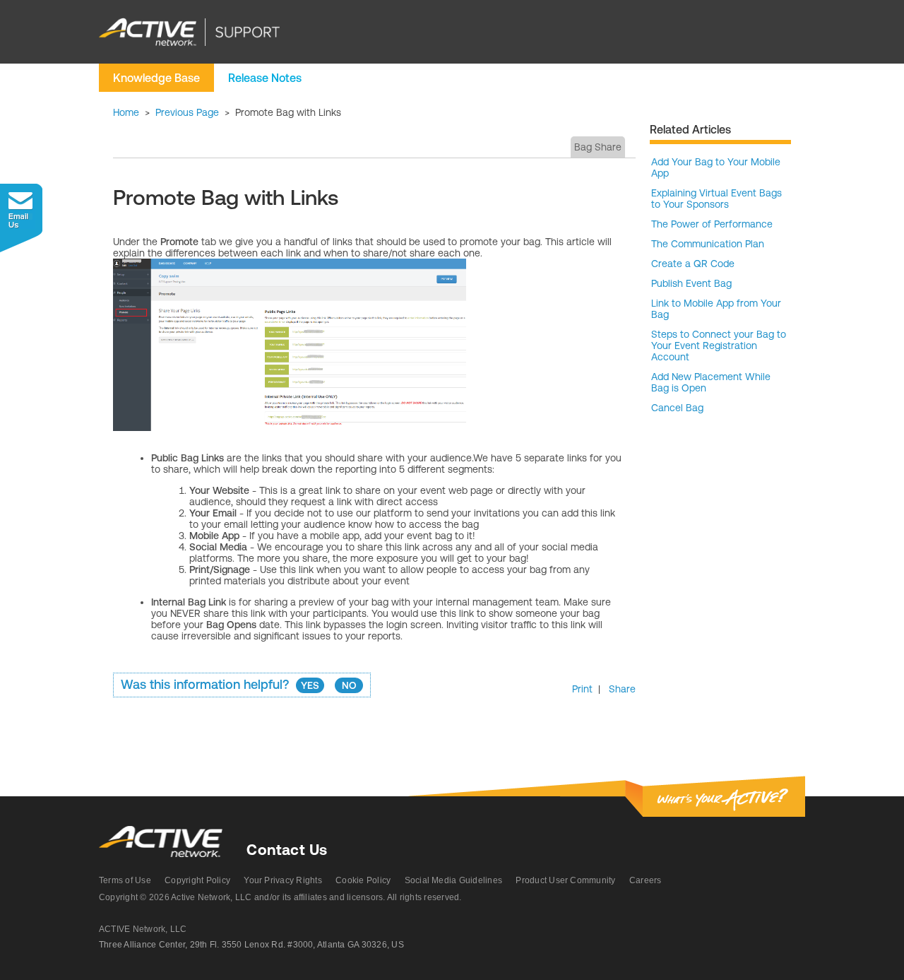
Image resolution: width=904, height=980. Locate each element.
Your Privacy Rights (283, 880)
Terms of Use (125, 880)
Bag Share (598, 147)
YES (310, 685)
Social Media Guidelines (454, 880)
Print (582, 689)
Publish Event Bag (691, 283)
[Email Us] (21, 218)
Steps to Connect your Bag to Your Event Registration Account (718, 345)
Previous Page (187, 112)
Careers (645, 880)
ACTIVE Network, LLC (143, 929)
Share (622, 689)
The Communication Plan (707, 243)
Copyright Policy (197, 880)
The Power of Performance (712, 224)
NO (349, 685)
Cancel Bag (677, 407)
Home (126, 112)
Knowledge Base (156, 77)
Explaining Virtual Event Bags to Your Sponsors (716, 198)
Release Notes (265, 77)
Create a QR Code (692, 263)
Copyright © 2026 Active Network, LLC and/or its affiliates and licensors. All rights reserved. (280, 897)
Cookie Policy (363, 880)
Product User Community (565, 880)
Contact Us (286, 849)
